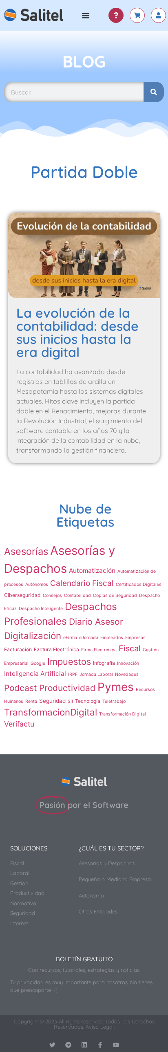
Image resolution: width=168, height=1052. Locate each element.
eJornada (88, 637)
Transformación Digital (122, 714)
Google (38, 663)
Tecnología (87, 701)
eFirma (70, 637)
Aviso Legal (100, 1026)
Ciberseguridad (22, 595)
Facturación (18, 649)
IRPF (72, 674)
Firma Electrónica (99, 650)
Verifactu (19, 724)
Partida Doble (84, 172)
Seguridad (52, 701)
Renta (31, 701)
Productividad (67, 688)
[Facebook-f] (100, 1045)
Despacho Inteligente (41, 608)
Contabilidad (77, 595)
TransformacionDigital (50, 712)
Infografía (104, 663)
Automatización (92, 570)
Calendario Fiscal (82, 583)
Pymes (115, 687)
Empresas (135, 637)
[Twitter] (52, 1045)
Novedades (127, 674)
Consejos (52, 595)
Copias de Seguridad (115, 595)
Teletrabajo (114, 701)
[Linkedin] (84, 1045)
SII (70, 701)
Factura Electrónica (56, 649)
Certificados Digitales (138, 584)
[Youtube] (116, 1045)
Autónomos (36, 584)
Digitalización (32, 635)
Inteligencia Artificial (35, 673)
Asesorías (26, 551)
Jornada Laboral (96, 674)
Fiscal (130, 648)
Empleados (111, 637)
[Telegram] (68, 1045)
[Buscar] (154, 92)
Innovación (128, 663)
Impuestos (69, 661)
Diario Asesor (96, 621)
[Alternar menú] (86, 15)
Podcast (20, 688)
